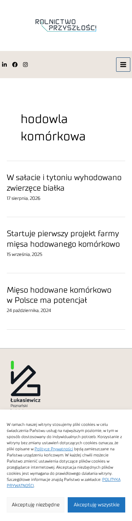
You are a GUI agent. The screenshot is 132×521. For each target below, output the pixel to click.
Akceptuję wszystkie (96, 504)
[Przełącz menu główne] (123, 64)
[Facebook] (14, 64)
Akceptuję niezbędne (36, 504)
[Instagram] (25, 64)
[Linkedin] (4, 64)
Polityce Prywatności (54, 449)
